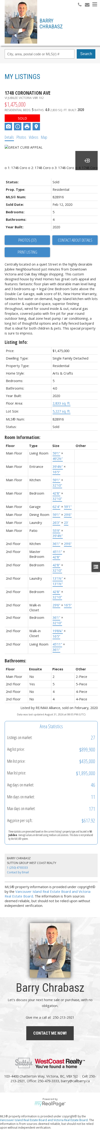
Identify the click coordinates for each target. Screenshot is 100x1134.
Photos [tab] (21, 137)
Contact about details (75, 240)
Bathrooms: (15, 660)
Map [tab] (44, 137)
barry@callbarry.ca (75, 1080)
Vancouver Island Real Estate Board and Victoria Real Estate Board (44, 1120)
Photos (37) (27, 240)
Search (86, 54)
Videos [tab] (33, 137)
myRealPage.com (50, 1104)
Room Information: (22, 437)
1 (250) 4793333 (17, 868)
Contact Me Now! (50, 1033)
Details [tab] (9, 137)
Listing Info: (16, 342)
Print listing (27, 252)
